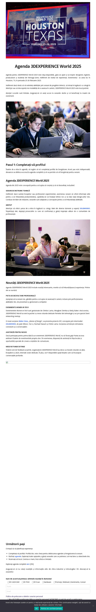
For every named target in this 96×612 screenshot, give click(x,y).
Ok (36, 608)
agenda (18, 556)
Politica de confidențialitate (51, 608)
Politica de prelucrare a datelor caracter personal (24, 596)
